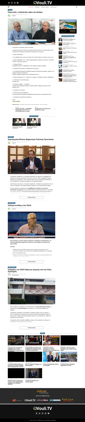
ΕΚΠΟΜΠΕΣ (37, 7)
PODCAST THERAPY (45, 7)
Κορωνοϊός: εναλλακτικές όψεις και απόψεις (29, 104)
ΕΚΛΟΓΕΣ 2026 (53, 7)
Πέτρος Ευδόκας (16, 101)
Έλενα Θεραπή (15, 275)
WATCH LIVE (31, 7)
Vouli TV (14, 15)
